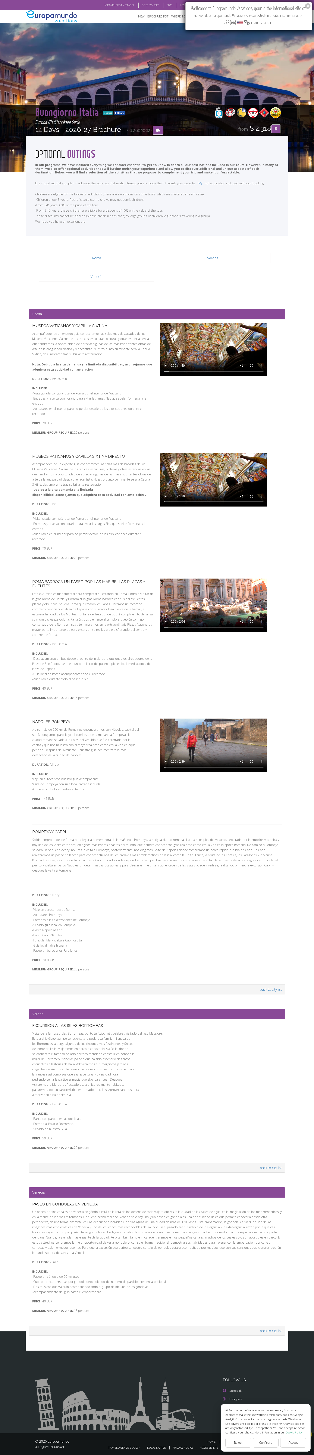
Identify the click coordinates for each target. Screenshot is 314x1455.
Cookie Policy (294, 1432)
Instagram (235, 1399)
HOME (211, 1441)
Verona (212, 258)
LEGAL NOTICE (156, 1447)
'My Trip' (203, 183)
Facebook (235, 1391)
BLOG (170, 5)
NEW (141, 16)
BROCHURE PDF (158, 16)
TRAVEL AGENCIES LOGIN (124, 1447)
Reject (238, 1443)
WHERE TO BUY (181, 16)
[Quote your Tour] (275, 128)
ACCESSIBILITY (209, 1447)
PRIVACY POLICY (183, 1447)
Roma (96, 258)
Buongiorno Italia (68, 112)
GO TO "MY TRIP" (150, 5)
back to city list (271, 989)
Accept (293, 1443)
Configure (265, 1443)
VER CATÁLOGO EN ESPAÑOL (119, 5)
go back (109, 112)
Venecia (97, 276)
